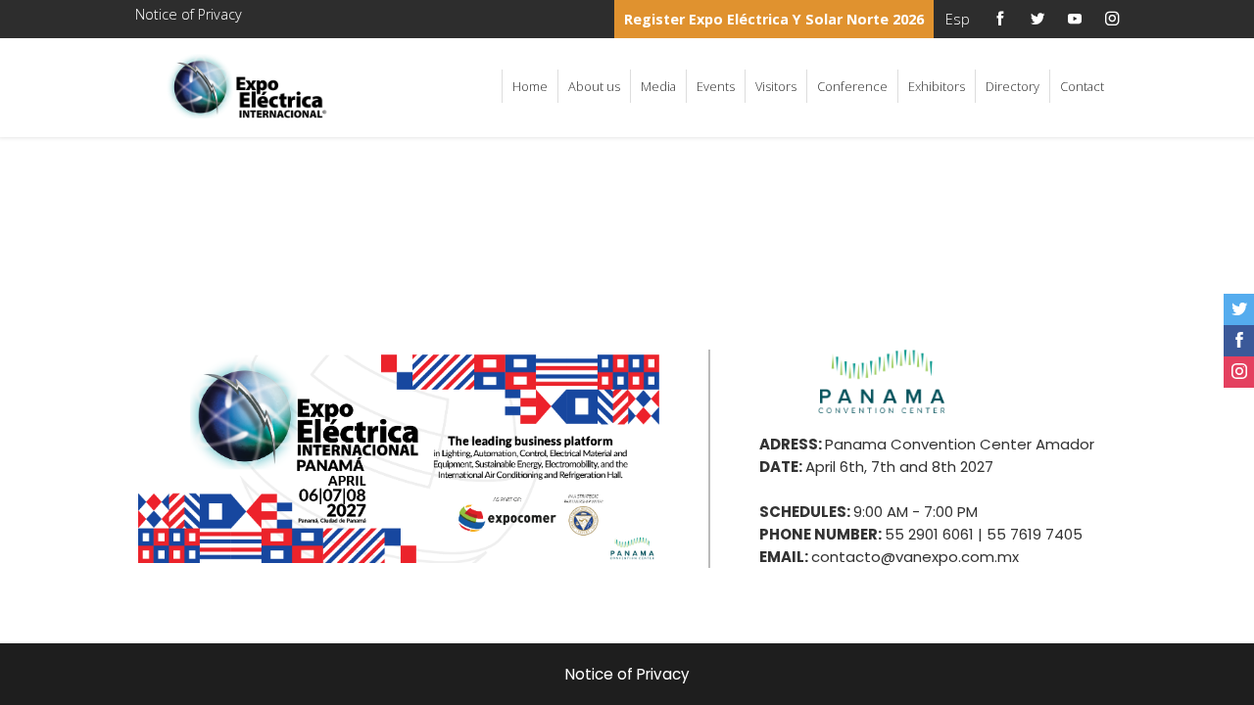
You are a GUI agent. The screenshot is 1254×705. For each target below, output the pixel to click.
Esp (957, 19)
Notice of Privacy (188, 14)
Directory (1012, 86)
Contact (1082, 86)
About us (594, 86)
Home (530, 86)
